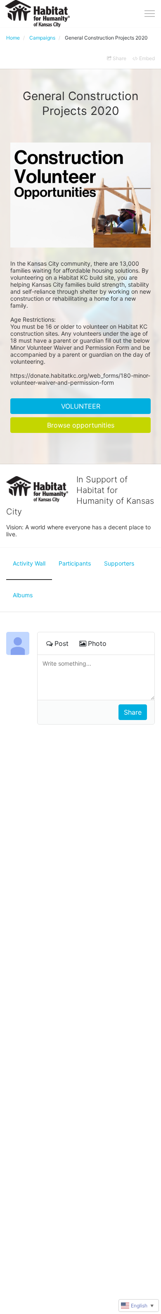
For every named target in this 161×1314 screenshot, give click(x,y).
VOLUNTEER (80, 406)
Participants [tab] (75, 563)
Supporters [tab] (119, 563)
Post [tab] (61, 643)
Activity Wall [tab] (29, 563)
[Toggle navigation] (149, 13)
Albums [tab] (23, 595)
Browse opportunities (80, 425)
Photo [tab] (97, 643)
